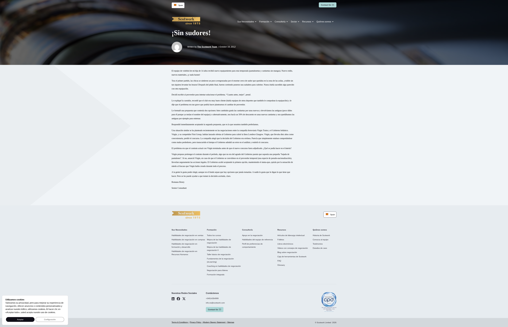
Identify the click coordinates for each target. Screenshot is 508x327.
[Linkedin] (173, 299)
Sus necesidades (245, 22)
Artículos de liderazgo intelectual (291, 235)
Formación (264, 22)
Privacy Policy (196, 322)
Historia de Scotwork (321, 235)
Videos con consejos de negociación (292, 248)
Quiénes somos (323, 22)
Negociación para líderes (217, 270)
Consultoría (280, 22)
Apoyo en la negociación (252, 235)
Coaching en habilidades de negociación (224, 266)
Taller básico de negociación (219, 254)
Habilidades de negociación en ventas (187, 235)
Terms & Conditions (180, 322)
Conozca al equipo (320, 240)
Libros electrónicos (285, 244)
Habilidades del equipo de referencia (257, 240)
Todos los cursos (214, 235)
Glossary (281, 265)
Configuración (50, 319)
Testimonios (318, 244)
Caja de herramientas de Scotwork (291, 256)
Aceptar (20, 319)
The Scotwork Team (207, 47)
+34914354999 (212, 298)
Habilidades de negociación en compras (188, 240)
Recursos (306, 22)
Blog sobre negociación (287, 252)
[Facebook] (178, 299)
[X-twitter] (184, 299)
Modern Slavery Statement (214, 322)
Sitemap (230, 322)
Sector (294, 22)
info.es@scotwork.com (215, 303)
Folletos (280, 240)
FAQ (279, 261)
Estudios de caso (320, 248)
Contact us (326, 5)
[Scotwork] (186, 214)
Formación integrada (215, 274)
